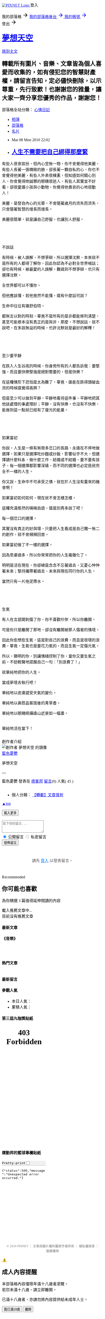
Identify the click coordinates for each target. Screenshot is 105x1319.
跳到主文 (10, 51)
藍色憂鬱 (10, 753)
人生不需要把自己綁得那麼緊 (50, 152)
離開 (28, 1309)
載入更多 (10, 813)
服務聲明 (52, 1251)
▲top (6, 803)
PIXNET (22, 1246)
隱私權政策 (87, 1246)
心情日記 (42, 110)
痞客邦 (37, 781)
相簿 (16, 119)
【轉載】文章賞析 (47, 795)
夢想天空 (17, 37)
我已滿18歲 (12, 1309)
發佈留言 (10, 843)
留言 (48, 781)
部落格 (17, 125)
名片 (16, 131)
